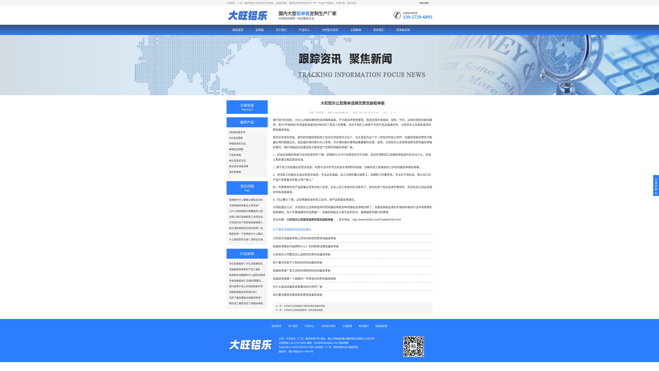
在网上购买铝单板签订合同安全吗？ (247, 216)
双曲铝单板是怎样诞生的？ (243, 292)
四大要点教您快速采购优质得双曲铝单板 (297, 295)
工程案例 (355, 30)
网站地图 (424, 2)
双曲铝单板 (411, 137)
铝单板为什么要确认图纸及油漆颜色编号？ (247, 199)
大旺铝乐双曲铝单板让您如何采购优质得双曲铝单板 (304, 238)
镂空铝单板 (235, 171)
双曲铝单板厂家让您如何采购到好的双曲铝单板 (302, 270)
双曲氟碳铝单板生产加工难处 (244, 269)
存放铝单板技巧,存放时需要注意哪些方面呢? (247, 280)
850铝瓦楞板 (236, 137)
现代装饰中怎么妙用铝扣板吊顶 (246, 286)
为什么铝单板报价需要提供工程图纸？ (247, 211)
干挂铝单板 (235, 154)
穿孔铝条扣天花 (237, 160)
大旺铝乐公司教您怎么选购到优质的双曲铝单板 (302, 254)
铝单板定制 (403, 30)
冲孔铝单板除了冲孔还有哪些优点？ (247, 263)
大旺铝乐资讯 (330, 30)
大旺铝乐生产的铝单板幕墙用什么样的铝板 (247, 222)
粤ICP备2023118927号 (300, 351)
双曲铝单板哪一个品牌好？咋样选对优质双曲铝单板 (304, 278)
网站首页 (238, 30)
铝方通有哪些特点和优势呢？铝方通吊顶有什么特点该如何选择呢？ (247, 228)
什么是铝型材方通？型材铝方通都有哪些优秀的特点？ (247, 239)
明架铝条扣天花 (237, 143)
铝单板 (247, 15)
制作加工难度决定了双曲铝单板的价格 (247, 303)
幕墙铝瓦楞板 (236, 149)
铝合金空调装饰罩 (238, 166)
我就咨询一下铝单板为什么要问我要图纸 (247, 233)
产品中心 (304, 30)
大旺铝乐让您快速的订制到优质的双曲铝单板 (304, 305)
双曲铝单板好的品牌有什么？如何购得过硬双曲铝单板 (306, 246)
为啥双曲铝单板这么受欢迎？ (244, 205)
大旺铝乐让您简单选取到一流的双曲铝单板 (303, 309)
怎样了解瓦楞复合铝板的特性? (245, 297)
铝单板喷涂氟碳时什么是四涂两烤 (247, 275)
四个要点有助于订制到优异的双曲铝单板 (297, 262)
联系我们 (378, 30)
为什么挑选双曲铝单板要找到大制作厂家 (297, 287)
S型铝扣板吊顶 (237, 132)
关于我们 (281, 30)
